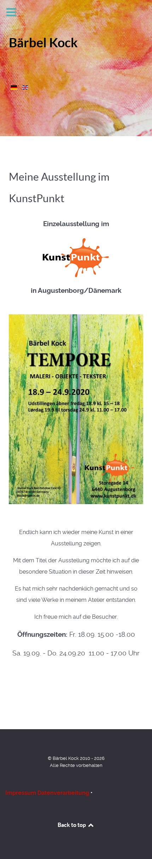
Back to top (72, 825)
